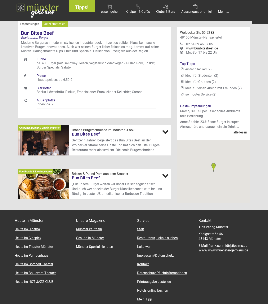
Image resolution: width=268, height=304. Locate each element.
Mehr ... (223, 12)
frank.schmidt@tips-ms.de (228, 246)
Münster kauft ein (89, 229)
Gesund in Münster (90, 238)
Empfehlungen (29, 24)
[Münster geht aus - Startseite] (31, 10)
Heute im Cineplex (28, 238)
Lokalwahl (144, 247)
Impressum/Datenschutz (155, 255)
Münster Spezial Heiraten (94, 247)
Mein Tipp (144, 299)
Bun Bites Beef (86, 134)
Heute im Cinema (27, 229)
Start (140, 229)
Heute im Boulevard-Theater (35, 273)
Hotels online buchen (152, 290)
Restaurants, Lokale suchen (157, 238)
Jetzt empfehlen (54, 24)
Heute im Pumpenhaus (31, 255)
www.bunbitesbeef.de (202, 48)
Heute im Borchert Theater (34, 264)
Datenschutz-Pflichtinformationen (162, 273)
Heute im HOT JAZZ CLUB (34, 282)
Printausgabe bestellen (154, 282)
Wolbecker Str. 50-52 (195, 33)
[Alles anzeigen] (165, 131)
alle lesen (240, 132)
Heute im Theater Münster (34, 247)
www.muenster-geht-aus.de (228, 250)
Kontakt (143, 264)
